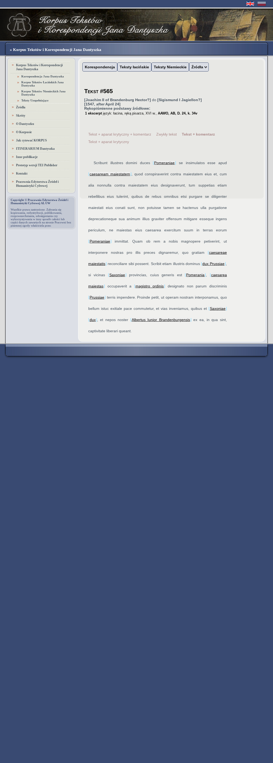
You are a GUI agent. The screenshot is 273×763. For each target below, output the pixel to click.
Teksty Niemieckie (170, 67)
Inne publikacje (27, 157)
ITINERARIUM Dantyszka (35, 149)
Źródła (20, 107)
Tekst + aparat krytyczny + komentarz (119, 134)
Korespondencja (100, 67)
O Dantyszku (25, 124)
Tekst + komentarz (198, 134)
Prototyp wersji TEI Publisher (36, 165)
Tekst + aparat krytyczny (108, 142)
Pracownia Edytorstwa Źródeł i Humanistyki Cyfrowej (37, 184)
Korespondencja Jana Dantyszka (42, 76)
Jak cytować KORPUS (31, 140)
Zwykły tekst (166, 134)
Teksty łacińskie (134, 67)
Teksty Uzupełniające (35, 100)
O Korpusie (24, 132)
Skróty (20, 115)
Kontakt (21, 173)
